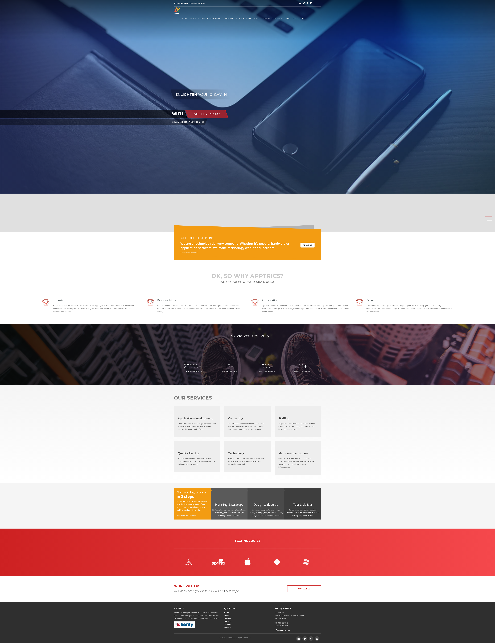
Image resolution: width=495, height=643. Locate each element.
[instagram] (311, 3)
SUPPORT (266, 18)
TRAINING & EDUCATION (247, 18)
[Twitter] (304, 3)
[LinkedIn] (300, 3)
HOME (184, 18)
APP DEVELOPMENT (211, 18)
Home (226, 613)
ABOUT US (194, 18)
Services (227, 618)
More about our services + (186, 515)
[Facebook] (307, 3)
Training (227, 624)
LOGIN (300, 18)
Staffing (227, 621)
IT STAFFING (228, 18)
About (226, 615)
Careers (227, 627)
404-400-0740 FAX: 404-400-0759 (190, 3)
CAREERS (277, 18)
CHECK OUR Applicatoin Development (192, 117)
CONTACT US (289, 18)
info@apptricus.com (282, 630)
